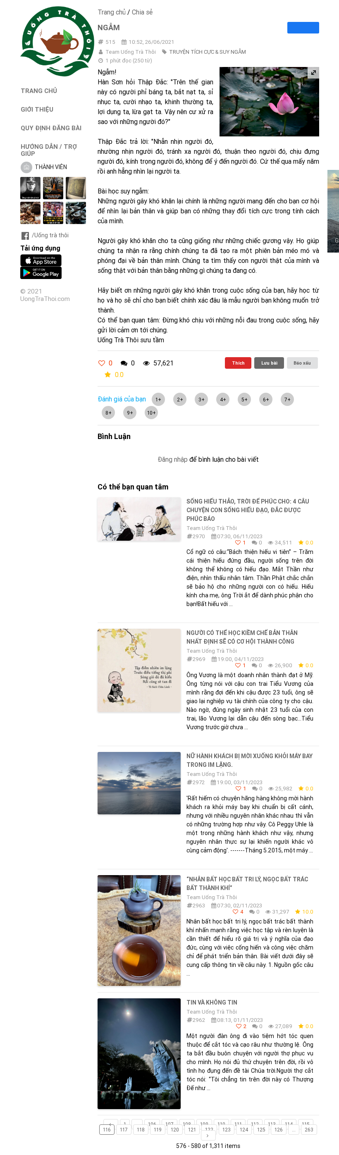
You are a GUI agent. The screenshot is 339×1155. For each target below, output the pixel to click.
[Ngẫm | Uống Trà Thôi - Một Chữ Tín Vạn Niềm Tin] (57, 74)
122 (209, 1129)
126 (279, 1129)
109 (204, 1124)
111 (238, 1124)
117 (124, 1129)
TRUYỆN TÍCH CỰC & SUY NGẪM (207, 51)
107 (169, 1124)
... (137, 1124)
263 (309, 1129)
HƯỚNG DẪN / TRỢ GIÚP (49, 150)
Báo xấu (302, 363)
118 (141, 1129)
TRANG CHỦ (39, 91)
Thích (238, 363)
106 (152, 1124)
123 (226, 1129)
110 (221, 1124)
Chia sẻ (142, 12)
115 (306, 1124)
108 (187, 1124)
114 (289, 1124)
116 (107, 1129)
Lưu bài (269, 363)
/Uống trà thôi (50, 235)
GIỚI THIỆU (37, 109)
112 (255, 1124)
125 (261, 1129)
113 (272, 1124)
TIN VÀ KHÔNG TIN (211, 1002)
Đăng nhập (173, 459)
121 (192, 1129)
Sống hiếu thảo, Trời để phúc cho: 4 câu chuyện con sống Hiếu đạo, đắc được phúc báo (247, 510)
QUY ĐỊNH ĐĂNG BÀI (51, 128)
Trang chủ (112, 12)
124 (244, 1129)
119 (158, 1129)
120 (175, 1129)
